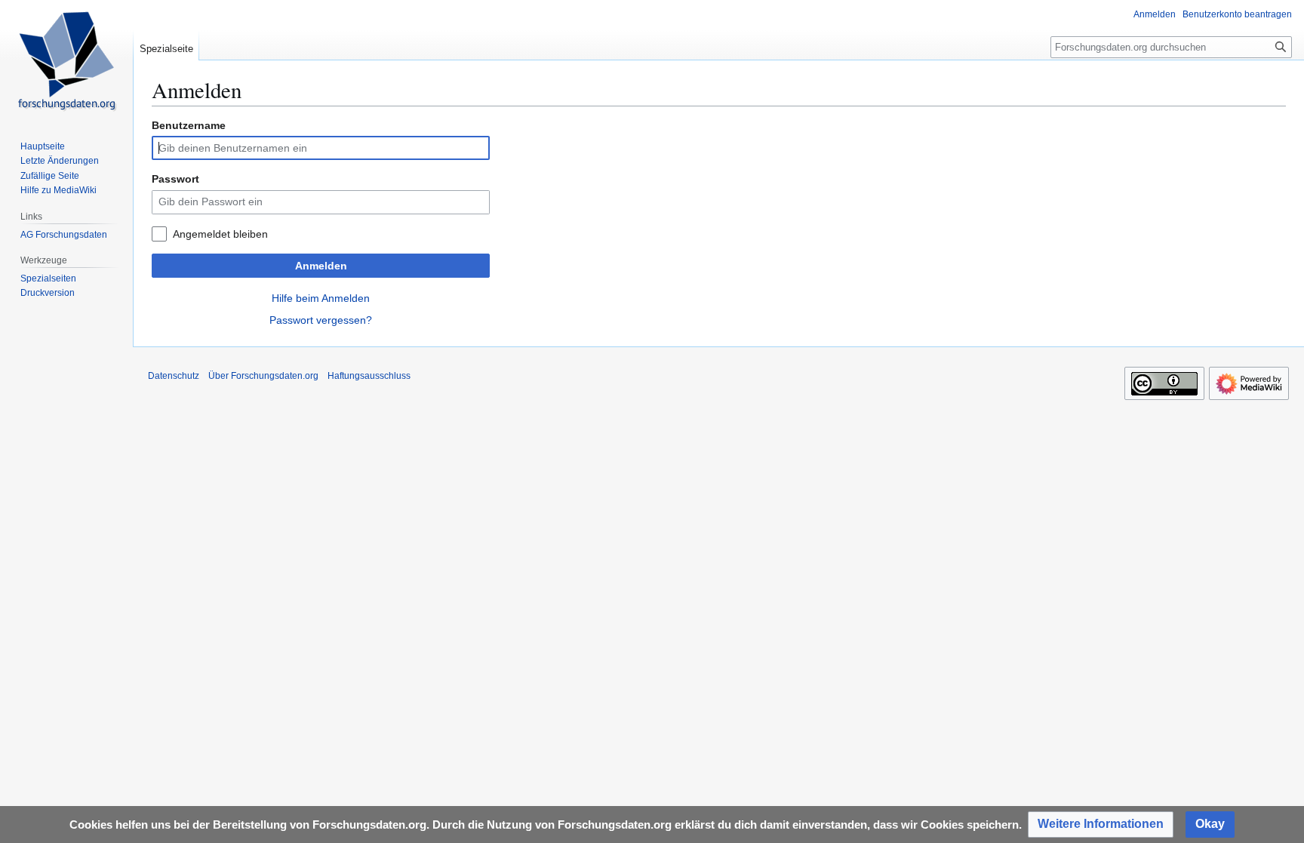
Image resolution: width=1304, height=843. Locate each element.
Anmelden (321, 266)
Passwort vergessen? (320, 320)
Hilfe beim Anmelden (321, 298)
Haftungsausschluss (369, 376)
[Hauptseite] (66, 60)
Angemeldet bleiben (220, 234)
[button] (1100, 824)
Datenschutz (173, 376)
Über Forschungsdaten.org (263, 376)
